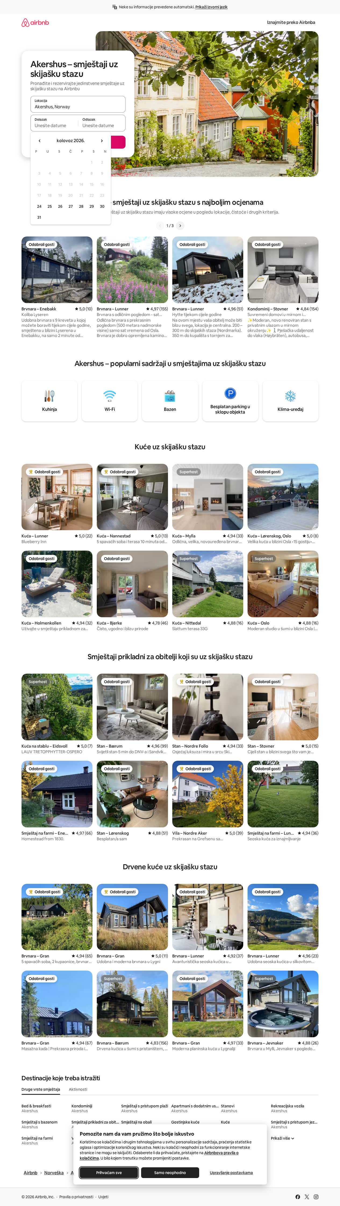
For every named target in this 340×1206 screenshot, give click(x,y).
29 (92, 206)
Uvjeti (103, 1196)
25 (50, 206)
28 (81, 206)
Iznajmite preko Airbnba (291, 22)
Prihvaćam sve (108, 1172)
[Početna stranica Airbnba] (35, 22)
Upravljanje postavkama (231, 1172)
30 (102, 206)
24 (39, 206)
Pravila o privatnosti (76, 1196)
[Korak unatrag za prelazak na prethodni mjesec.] (39, 140)
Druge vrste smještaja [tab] (41, 1089)
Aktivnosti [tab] (78, 1089)
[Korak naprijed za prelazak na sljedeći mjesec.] (101, 140)
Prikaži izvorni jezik (211, 7)
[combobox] (78, 106)
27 (71, 206)
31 (39, 217)
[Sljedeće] (180, 225)
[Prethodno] (160, 225)
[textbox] (54, 125)
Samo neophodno (170, 1172)
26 (60, 206)
